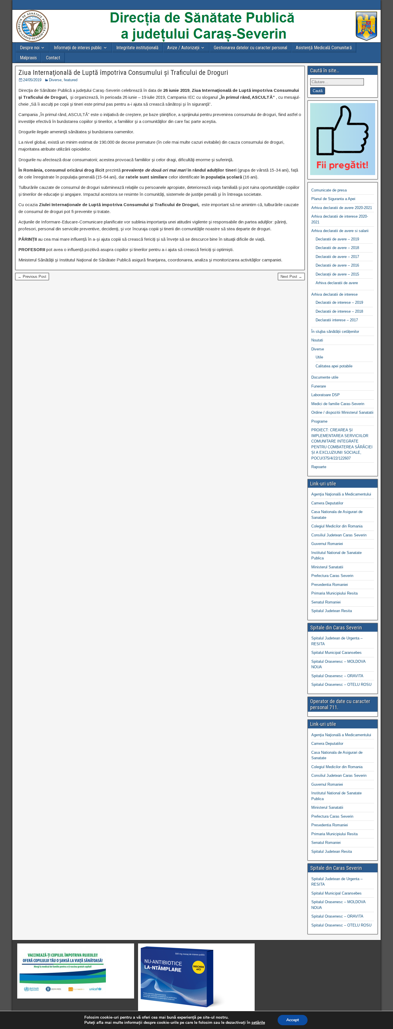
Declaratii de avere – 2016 (337, 265)
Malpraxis (28, 57)
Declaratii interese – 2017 (337, 320)
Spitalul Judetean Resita (331, 611)
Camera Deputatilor (327, 503)
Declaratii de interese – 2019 (339, 302)
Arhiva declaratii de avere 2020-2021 (341, 208)
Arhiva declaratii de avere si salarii (340, 231)
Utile (319, 357)
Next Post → (291, 276)
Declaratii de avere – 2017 (337, 257)
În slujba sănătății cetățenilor (335, 331)
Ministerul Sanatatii (327, 567)
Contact (53, 57)
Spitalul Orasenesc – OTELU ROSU (341, 684)
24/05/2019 (32, 80)
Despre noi (29, 47)
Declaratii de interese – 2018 (339, 311)
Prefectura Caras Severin (332, 576)
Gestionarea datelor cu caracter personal (250, 47)
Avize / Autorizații (183, 47)
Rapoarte (318, 467)
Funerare (318, 386)
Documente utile (324, 377)
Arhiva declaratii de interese (334, 294)
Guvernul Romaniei (327, 544)
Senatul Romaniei (326, 602)
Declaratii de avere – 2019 (337, 239)
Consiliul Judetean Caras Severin (339, 535)
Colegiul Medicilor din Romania (337, 526)
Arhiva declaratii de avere (337, 283)
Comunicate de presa (329, 190)
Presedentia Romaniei (329, 584)
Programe (319, 421)
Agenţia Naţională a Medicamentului (341, 494)
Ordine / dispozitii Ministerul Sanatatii (342, 412)
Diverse (55, 80)
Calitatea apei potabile (334, 366)
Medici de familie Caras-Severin (337, 404)
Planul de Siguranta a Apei (333, 199)
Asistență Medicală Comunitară (324, 47)
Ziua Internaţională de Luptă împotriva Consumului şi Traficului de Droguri (123, 73)
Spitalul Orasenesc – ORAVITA (337, 676)
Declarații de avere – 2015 (337, 274)
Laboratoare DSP (325, 395)
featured (70, 80)
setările (258, 1022)
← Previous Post (32, 276)
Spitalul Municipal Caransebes (336, 652)
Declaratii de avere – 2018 (337, 248)
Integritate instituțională (137, 47)
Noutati (317, 340)
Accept (292, 1020)
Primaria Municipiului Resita (334, 593)
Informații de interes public (78, 47)
